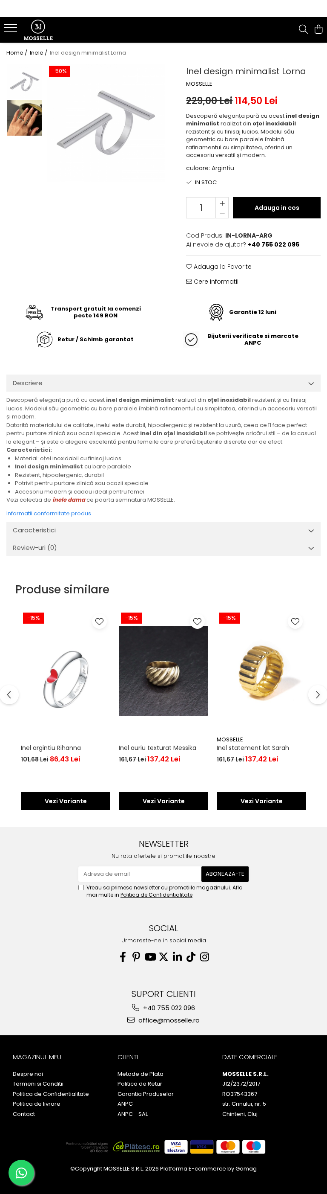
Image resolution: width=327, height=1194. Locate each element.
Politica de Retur (140, 1084)
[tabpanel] (106, 123)
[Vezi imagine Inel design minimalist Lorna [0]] (24, 81)
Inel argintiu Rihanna (51, 748)
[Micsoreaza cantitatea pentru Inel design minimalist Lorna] (222, 212)
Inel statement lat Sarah (253, 748)
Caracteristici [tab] (34, 530)
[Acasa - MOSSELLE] (57, 30)
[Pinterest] (136, 957)
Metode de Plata (141, 1074)
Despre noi (28, 1074)
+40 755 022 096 (168, 1007)
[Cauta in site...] (303, 30)
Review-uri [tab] (35, 547)
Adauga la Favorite (222, 266)
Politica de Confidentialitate (156, 894)
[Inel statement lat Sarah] (261, 671)
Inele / (39, 53)
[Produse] (11, 30)
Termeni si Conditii (38, 1084)
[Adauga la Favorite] (99, 621)
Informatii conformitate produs (48, 513)
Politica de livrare (36, 1104)
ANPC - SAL (133, 1114)
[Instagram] (204, 957)
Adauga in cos (277, 207)
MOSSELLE (199, 84)
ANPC (125, 1104)
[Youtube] (150, 957)
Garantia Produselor (146, 1094)
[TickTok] (191, 957)
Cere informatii (215, 281)
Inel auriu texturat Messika (157, 748)
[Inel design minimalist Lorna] (106, 123)
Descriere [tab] (28, 382)
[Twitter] (163, 957)
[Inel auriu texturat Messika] (163, 671)
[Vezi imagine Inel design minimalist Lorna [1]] (24, 118)
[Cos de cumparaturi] (318, 30)
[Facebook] (123, 957)
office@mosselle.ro (168, 1020)
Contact (24, 1114)
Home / (17, 53)
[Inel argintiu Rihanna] (65, 671)
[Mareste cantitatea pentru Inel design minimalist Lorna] (222, 202)
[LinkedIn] (177, 957)
